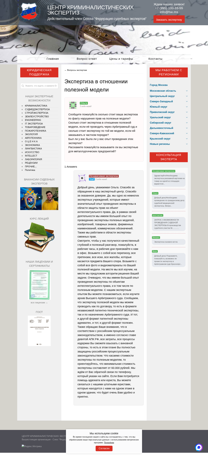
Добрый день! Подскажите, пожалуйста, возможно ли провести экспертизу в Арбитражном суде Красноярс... (168, 260)
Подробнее (109, 443)
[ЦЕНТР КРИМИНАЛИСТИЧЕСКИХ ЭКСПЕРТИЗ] (29, 20)
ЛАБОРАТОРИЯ (33, 159)
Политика (30, 170)
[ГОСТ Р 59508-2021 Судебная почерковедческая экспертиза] (39, 345)
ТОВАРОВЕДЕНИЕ (35, 127)
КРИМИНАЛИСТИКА (36, 105)
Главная (53, 58)
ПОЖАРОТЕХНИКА (35, 130)
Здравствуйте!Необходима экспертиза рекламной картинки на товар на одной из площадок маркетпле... (169, 180)
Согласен (104, 448)
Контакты (155, 58)
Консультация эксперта (168, 157)
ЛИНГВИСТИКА (33, 148)
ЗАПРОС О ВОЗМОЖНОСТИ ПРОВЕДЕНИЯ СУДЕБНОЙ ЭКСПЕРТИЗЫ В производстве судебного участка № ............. (167, 224)
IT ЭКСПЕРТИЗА (34, 123)
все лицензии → (39, 302)
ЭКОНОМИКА (32, 145)
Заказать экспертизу (169, 19)
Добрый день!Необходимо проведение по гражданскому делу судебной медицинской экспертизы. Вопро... (169, 202)
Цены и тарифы (121, 58)
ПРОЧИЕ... (31, 166)
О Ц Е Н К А (31, 141)
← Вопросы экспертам (75, 70)
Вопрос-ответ (87, 58)
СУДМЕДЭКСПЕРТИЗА (37, 109)
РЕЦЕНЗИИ (31, 163)
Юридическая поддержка (39, 72)
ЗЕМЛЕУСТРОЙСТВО (37, 116)
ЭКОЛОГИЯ (31, 134)
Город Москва (158, 85)
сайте (105, 376)
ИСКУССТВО (32, 152)
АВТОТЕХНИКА (33, 138)
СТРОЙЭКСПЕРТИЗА (36, 113)
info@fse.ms (169, 12)
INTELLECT (31, 155)
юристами (124, 384)
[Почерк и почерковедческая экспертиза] (39, 252)
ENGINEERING (33, 120)
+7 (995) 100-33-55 (169, 8)
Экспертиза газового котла (166, 242)
